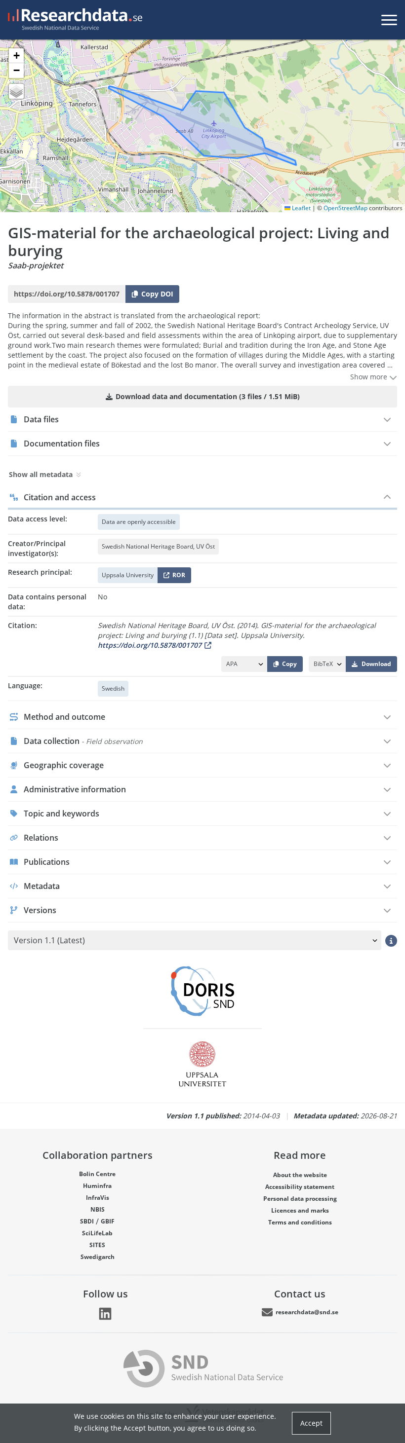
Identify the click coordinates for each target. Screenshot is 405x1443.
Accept (311, 1423)
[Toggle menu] (389, 20)
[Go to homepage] (73, 20)
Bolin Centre (97, 1174)
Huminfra (97, 1186)
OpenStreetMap (345, 208)
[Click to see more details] (391, 940)
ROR (177, 577)
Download (376, 664)
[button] (16, 55)
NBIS (97, 1209)
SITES (97, 1245)
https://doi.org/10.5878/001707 (150, 645)
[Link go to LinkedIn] (105, 1314)
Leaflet (300, 208)
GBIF (108, 1221)
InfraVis (97, 1197)
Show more (369, 376)
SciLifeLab (97, 1233)
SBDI (87, 1221)
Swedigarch (98, 1257)
